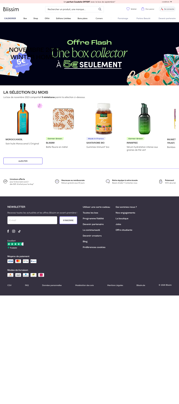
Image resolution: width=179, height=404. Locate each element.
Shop (35, 18)
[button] (89, 1)
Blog (85, 242)
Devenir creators (92, 236)
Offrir (47, 18)
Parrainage (123, 18)
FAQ (27, 285)
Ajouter (22, 161)
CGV (9, 285)
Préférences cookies (94, 247)
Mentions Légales (115, 285)
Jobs (118, 224)
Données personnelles (52, 285)
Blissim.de (140, 285)
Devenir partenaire (167, 18)
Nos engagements (125, 213)
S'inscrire (68, 220)
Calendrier (10, 18)
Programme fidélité (93, 219)
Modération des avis (84, 285)
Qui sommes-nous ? (126, 207)
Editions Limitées (63, 18)
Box (25, 18)
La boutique (122, 219)
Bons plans (82, 18)
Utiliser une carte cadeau (96, 207)
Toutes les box (90, 213)
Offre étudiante (124, 230)
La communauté (91, 230)
